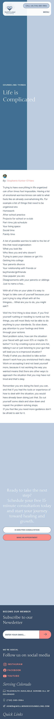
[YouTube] (27, 675)
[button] (45, 11)
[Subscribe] (45, 634)
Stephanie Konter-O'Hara (20, 180)
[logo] (10, 8)
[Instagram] (27, 664)
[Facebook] (27, 670)
